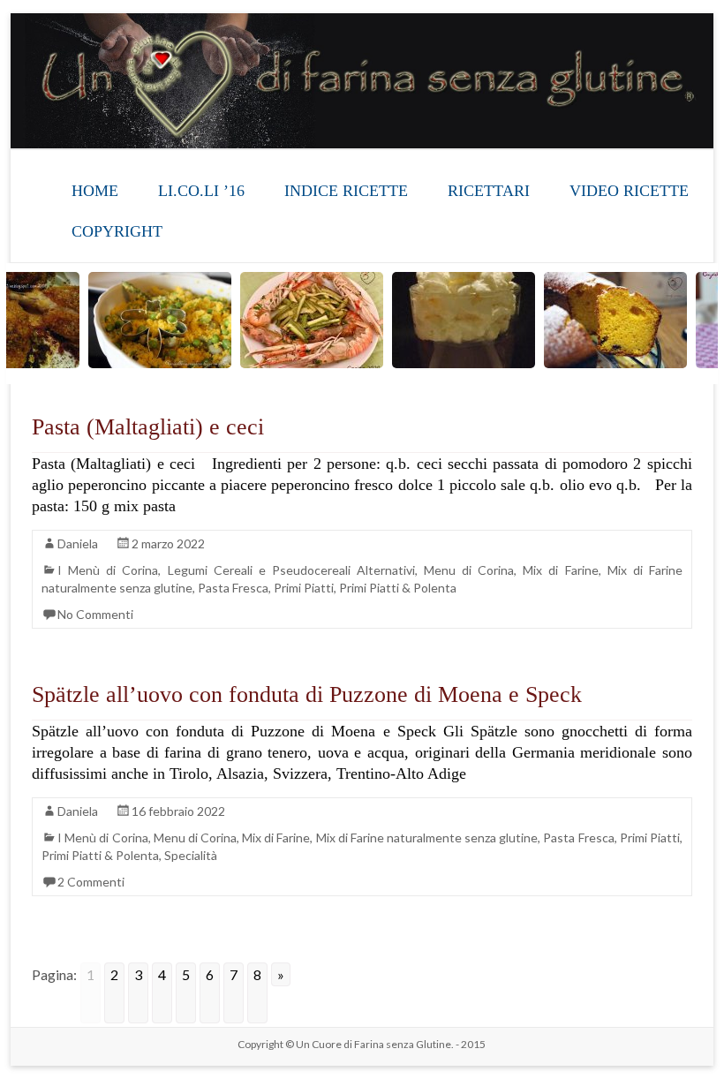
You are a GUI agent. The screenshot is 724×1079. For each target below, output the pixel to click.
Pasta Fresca (233, 587)
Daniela (77, 543)
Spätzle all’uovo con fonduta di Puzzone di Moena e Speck (307, 694)
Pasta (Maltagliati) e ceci (148, 427)
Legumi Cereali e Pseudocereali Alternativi (291, 569)
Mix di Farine (560, 569)
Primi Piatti (304, 587)
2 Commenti (90, 881)
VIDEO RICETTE (629, 191)
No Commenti (95, 614)
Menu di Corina (469, 569)
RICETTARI (489, 191)
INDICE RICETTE (346, 191)
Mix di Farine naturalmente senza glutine (427, 837)
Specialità (190, 855)
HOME (95, 191)
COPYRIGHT (117, 231)
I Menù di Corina (107, 569)
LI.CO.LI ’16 (201, 191)
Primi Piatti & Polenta (397, 587)
